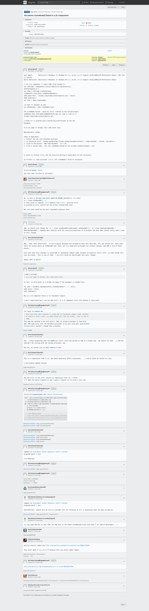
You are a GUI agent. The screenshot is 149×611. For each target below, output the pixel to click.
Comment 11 (31, 447)
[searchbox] (58, 2)
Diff (114, 57)
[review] (64, 452)
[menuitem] (85, 2)
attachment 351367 (40, 452)
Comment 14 (31, 541)
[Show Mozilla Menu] (25, 2)
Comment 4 (31, 239)
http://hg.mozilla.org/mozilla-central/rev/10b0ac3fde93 (68, 545)
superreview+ (102, 59)
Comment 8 (31, 354)
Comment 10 (31, 390)
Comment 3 (31, 224)
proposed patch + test (30, 57)
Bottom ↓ (106, 65)
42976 (29, 214)
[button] (122, 2)
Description (31, 71)
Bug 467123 (34, 12)
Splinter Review (121, 57)
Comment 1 (31, 166)
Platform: (30, 26)
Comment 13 (31, 520)
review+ (100, 57)
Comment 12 (31, 499)
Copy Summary (112, 7)
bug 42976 (46, 198)
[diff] (57, 452)
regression (33, 264)
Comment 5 (31, 270)
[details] (51, 452)
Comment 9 (31, 373)
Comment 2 (31, 194)
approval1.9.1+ (102, 60)
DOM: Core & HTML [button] (40, 24)
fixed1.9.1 (32, 571)
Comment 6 (31, 307)
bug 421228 (85, 324)
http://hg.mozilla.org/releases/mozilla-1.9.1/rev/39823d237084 (48, 566)
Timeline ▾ (122, 65)
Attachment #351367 (29, 423)
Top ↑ (123, 604)
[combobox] (58, 2)
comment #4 (38, 311)
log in (32, 595)
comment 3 (53, 347)
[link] (45, 408)
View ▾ (123, 7)
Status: (31, 34)
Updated (30, 180)
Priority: (82, 25)
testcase (25, 50)
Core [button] (36, 22)
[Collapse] (124, 70)
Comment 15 (31, 562)
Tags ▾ (114, 65)
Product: (30, 22)
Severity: (90, 25)
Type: (83, 23)
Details (110, 50)
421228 (30, 330)
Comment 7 (31, 336)
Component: (29, 24)
